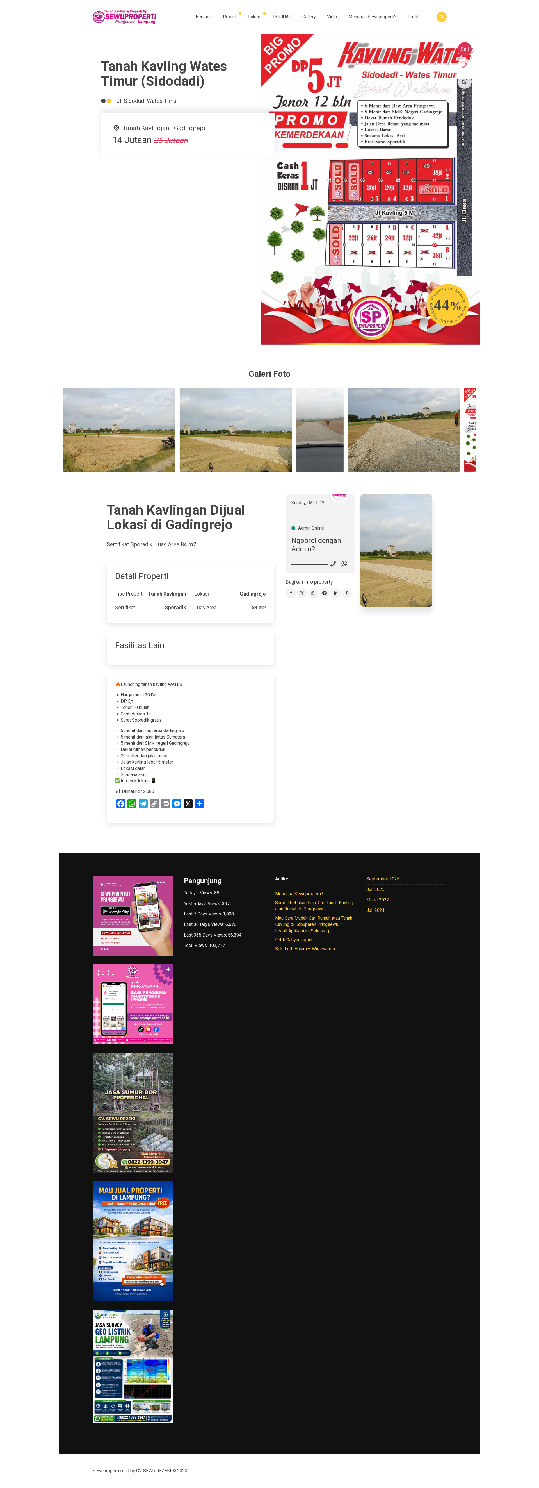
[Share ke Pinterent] (347, 593)
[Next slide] (468, 429)
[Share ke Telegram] (324, 593)
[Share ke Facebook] (291, 593)
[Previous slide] (70, 429)
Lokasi (254, 16)
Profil (413, 16)
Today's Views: (199, 893)
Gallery (309, 16)
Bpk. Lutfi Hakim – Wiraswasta (305, 948)
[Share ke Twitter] (302, 593)
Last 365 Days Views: (206, 935)
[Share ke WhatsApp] (313, 593)
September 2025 (382, 879)
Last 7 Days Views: (203, 914)
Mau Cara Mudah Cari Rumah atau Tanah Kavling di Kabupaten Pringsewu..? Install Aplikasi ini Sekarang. (313, 924)
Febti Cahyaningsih (293, 939)
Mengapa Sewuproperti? (372, 16)
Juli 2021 (375, 910)
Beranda (204, 16)
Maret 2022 (377, 900)
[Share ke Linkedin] (336, 593)
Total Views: (196, 945)
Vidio (332, 16)
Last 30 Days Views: (204, 924)
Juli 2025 (375, 889)
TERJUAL (282, 16)
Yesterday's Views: (203, 903)
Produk (230, 16)
